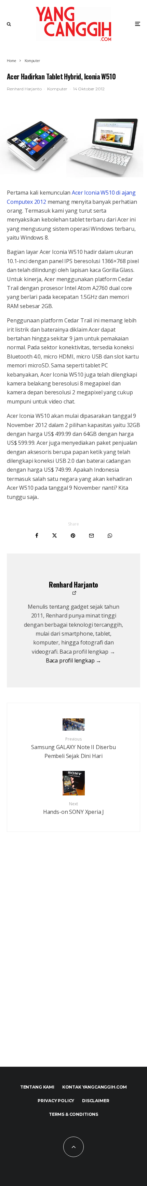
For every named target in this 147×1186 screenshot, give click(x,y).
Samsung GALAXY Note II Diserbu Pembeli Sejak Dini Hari (73, 748)
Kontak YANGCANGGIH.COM (94, 1087)
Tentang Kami (37, 1087)
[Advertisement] (73, 964)
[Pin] (73, 535)
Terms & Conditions (73, 1114)
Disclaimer (95, 1100)
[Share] (36, 535)
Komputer (57, 88)
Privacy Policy (56, 1100)
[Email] (91, 535)
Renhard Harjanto (24, 88)
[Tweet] (54, 535)
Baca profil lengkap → (74, 660)
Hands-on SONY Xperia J (73, 808)
